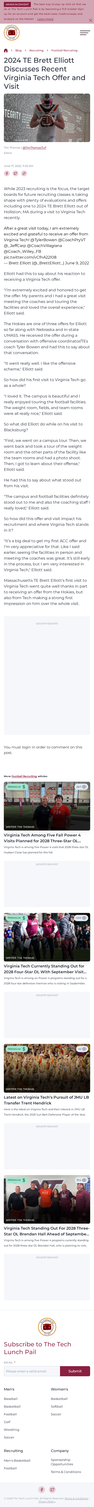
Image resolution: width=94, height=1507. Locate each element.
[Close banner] (90, 20)
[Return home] (6, 50)
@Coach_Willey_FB (22, 251)
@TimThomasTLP (34, 147)
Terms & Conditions (66, 1472)
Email (8, 1362)
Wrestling (11, 1430)
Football (10, 1414)
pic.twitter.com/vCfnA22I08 (30, 257)
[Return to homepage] (12, 33)
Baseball (11, 1399)
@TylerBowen (43, 240)
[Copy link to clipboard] (24, 173)
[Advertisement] (47, 676)
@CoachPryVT (72, 240)
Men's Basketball (17, 1460)
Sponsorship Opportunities (62, 1462)
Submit (75, 1371)
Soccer (9, 1437)
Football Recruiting (64, 50)
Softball (57, 1406)
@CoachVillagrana (44, 245)
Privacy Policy (47, 1501)
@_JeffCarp (15, 245)
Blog (18, 50)
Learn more (45, 19)
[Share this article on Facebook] (7, 173)
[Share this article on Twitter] (15, 173)
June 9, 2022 (77, 263)
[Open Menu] (85, 33)
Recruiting (36, 50)
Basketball (12, 1406)
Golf (7, 1422)
